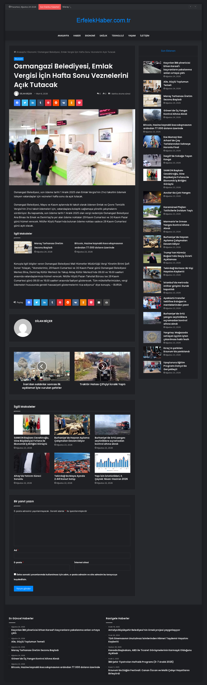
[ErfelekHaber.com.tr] (103, 20)
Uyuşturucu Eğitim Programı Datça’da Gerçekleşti (175, 366)
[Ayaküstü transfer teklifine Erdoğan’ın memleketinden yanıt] (152, 302)
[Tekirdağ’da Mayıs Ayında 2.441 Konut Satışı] (72, 463)
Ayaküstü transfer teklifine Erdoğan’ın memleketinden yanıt (176, 301)
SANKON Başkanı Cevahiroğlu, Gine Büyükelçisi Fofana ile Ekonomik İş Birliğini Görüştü (31, 441)
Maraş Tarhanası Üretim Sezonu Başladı (82, 7)
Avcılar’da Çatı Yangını (177, 192)
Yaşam (132, 35)
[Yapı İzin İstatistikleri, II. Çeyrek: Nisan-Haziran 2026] (112, 463)
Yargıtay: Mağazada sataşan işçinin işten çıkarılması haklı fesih (176, 336)
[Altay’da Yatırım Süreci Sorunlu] (31, 463)
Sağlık (103, 35)
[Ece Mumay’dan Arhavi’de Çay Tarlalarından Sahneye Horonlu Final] (152, 141)
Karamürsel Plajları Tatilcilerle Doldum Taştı (178, 209)
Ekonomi (90, 35)
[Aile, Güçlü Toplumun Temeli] (152, 86)
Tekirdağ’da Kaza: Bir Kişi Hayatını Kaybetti (178, 270)
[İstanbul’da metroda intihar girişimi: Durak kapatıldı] (152, 287)
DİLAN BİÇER (26, 93)
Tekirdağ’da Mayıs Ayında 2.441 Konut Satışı (69, 477)
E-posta (19, 562)
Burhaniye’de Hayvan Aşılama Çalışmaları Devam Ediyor (71, 439)
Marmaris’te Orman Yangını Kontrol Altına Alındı (176, 225)
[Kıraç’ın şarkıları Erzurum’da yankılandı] (152, 352)
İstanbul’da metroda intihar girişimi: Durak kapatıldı (176, 286)
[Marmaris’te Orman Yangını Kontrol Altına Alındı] (152, 226)
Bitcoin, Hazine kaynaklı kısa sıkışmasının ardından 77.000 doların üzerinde (167, 126)
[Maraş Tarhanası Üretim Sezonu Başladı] (23, 247)
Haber (77, 35)
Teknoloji (118, 35)
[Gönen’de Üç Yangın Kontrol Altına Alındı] (152, 115)
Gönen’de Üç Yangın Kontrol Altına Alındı (175, 112)
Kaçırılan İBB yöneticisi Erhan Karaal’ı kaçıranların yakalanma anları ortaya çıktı (177, 68)
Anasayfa (63, 35)
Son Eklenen (168, 50)
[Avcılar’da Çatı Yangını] (152, 197)
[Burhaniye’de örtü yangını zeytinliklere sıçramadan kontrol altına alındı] (112, 425)
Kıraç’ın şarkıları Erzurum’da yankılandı (176, 349)
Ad (16, 550)
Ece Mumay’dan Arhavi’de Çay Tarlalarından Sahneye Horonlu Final (177, 142)
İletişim (144, 35)
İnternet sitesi (81, 562)
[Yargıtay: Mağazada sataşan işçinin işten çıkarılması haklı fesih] (152, 337)
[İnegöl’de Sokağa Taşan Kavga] (152, 160)
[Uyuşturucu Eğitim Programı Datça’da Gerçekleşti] (152, 367)
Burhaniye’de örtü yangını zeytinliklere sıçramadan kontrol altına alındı (110, 441)
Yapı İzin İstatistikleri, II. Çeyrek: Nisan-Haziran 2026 (111, 477)
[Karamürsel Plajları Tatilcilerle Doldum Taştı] (152, 212)
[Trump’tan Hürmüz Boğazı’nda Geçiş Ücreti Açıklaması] (152, 257)
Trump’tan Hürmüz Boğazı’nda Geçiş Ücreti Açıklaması (177, 256)
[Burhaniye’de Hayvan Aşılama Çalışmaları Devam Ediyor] (72, 425)
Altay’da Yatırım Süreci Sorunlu (27, 477)
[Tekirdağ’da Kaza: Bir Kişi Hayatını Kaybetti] (152, 273)
